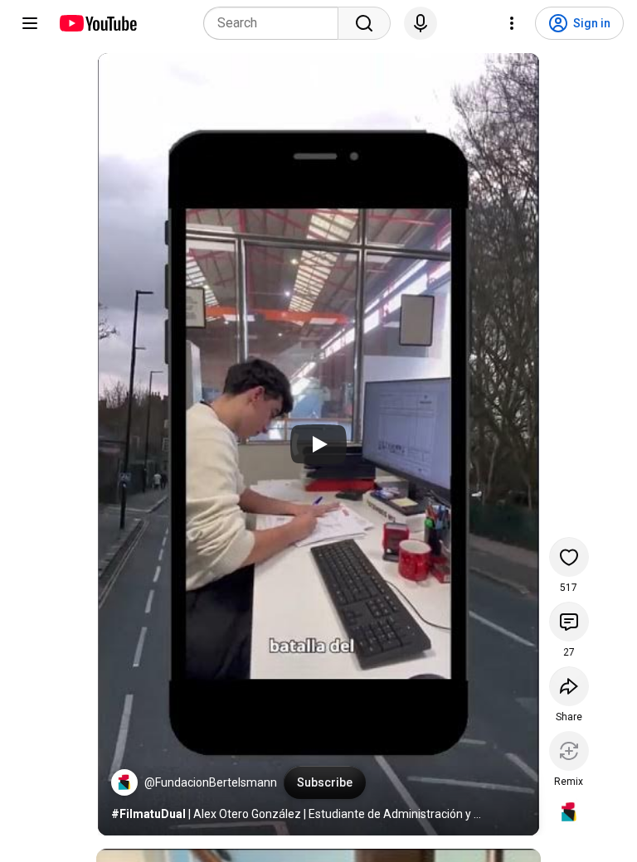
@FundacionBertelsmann (210, 782)
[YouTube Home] (97, 23)
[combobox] (275, 23)
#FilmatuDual (148, 814)
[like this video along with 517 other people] (569, 557)
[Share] (569, 686)
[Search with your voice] (420, 23)
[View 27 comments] (569, 622)
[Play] (318, 444)
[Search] (364, 23)
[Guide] (30, 23)
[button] (124, 782)
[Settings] (512, 23)
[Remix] (569, 751)
